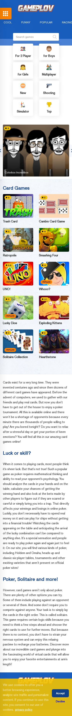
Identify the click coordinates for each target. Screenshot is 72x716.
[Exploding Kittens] (54, 307)
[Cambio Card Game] (54, 206)
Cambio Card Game (52, 221)
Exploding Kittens (50, 323)
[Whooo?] (54, 273)
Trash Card (10, 221)
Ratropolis (10, 255)
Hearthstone (47, 357)
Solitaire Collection (15, 357)
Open (6, 13)
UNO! (6, 289)
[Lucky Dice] (18, 307)
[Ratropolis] (18, 240)
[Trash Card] (18, 206)
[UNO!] (18, 273)
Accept (60, 693)
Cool (8, 22)
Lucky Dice (10, 323)
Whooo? (44, 289)
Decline (60, 701)
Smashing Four (48, 255)
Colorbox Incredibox (16, 172)
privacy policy (23, 710)
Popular (46, 22)
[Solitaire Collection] (18, 341)
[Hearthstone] (54, 341)
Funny (25, 22)
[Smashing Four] (54, 240)
